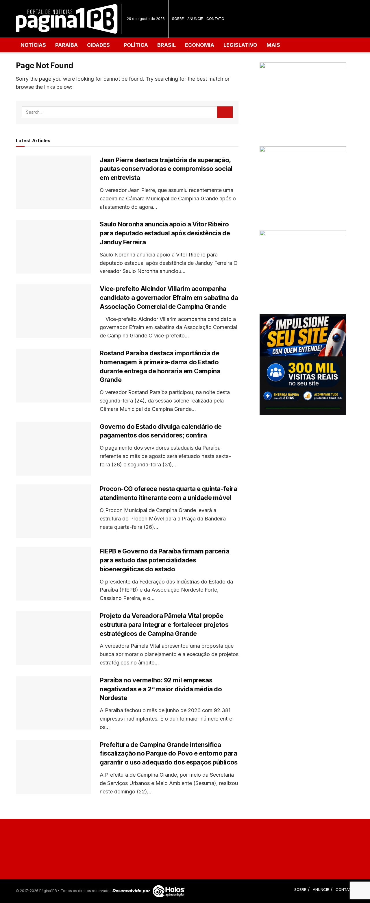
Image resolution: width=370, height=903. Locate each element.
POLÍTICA (136, 45)
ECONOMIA (199, 45)
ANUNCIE (195, 18)
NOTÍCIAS (33, 45)
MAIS (273, 45)
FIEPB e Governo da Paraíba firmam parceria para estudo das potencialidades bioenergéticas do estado (165, 560)
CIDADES (98, 45)
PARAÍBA (66, 45)
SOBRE (178, 18)
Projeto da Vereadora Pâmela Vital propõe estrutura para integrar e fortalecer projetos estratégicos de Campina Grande (164, 624)
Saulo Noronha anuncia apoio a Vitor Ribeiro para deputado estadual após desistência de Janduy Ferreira (165, 233)
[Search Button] (225, 112)
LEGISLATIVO (240, 45)
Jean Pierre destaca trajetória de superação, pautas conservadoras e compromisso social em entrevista (166, 169)
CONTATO (215, 18)
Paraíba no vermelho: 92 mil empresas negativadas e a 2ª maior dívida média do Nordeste (161, 689)
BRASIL (166, 45)
